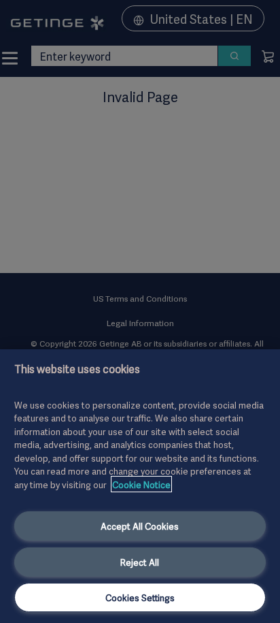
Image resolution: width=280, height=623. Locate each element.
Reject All (139, 562)
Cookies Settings (140, 597)
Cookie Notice (141, 484)
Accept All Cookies (140, 525)
